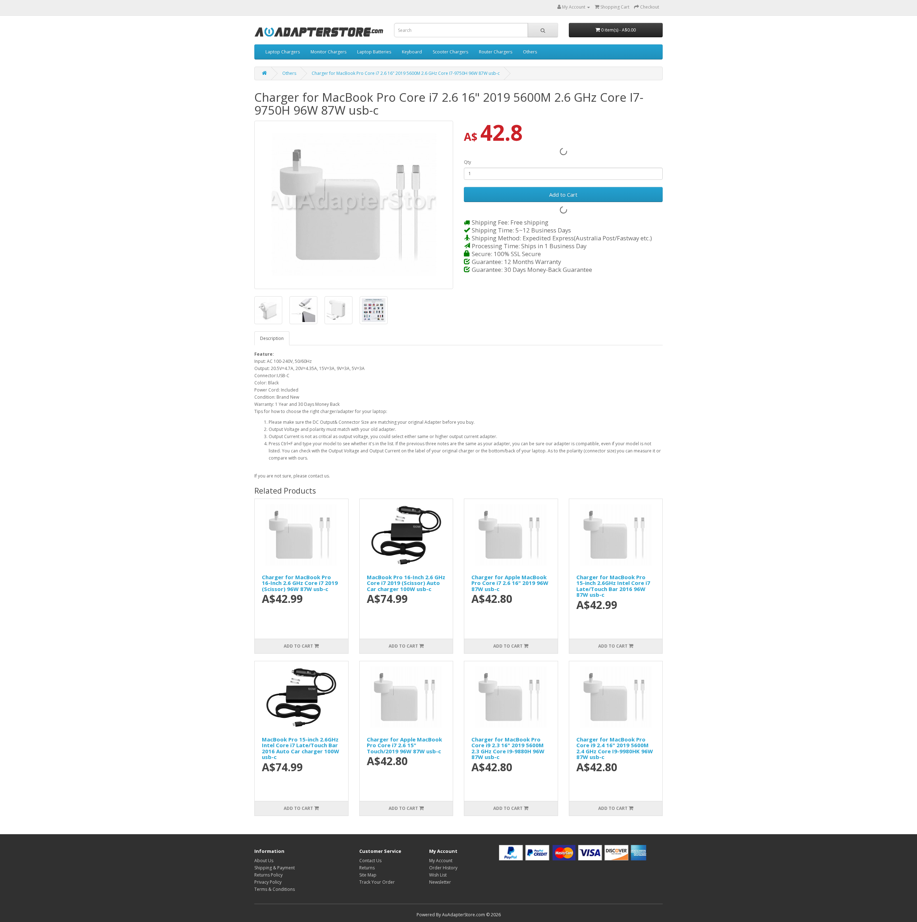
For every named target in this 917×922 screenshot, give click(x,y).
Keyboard (412, 52)
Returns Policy (268, 875)
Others (530, 52)
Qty (467, 162)
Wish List (438, 875)
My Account (440, 861)
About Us (263, 861)
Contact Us (370, 861)
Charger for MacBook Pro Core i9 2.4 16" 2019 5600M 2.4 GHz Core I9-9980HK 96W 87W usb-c (614, 748)
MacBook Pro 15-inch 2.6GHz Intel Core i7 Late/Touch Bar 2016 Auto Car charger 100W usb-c (300, 748)
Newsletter (440, 882)
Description (272, 338)
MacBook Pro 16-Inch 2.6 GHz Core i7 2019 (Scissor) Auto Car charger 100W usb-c (406, 582)
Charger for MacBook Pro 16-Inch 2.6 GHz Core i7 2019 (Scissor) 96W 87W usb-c (300, 582)
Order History (443, 868)
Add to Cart (563, 194)
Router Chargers (495, 52)
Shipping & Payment (274, 868)
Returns (367, 868)
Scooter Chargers (450, 52)
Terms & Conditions (274, 889)
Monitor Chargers (328, 52)
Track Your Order (377, 882)
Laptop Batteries (374, 52)
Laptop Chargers (282, 52)
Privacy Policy (268, 882)
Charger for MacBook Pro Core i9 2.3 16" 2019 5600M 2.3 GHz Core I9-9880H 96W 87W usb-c (507, 748)
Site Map (367, 875)
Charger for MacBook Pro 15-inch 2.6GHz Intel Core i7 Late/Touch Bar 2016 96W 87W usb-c (613, 586)
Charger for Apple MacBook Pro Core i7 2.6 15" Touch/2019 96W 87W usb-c (404, 745)
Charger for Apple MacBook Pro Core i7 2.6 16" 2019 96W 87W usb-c (509, 582)
